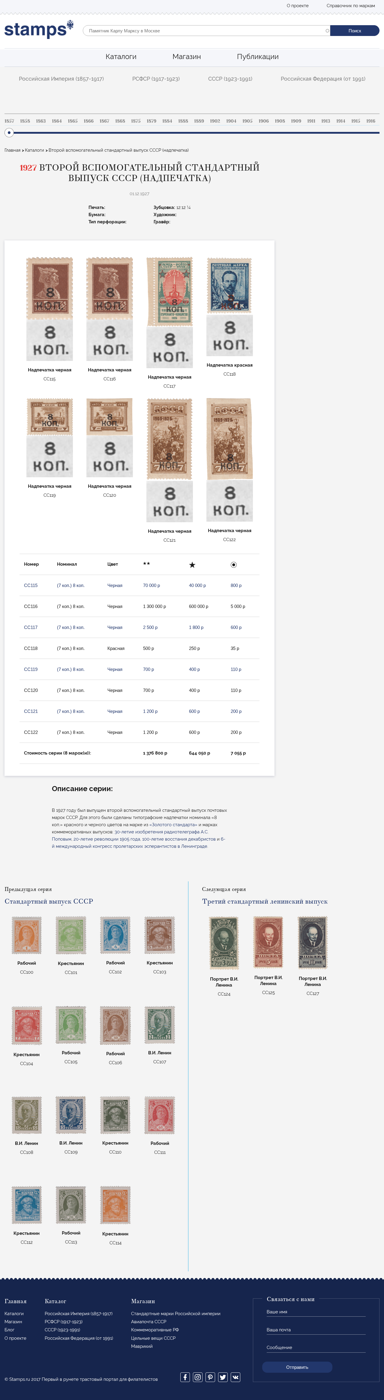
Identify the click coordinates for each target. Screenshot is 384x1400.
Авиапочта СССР (148, 1321)
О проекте (298, 5)
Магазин (186, 56)
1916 (370, 121)
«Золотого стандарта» (173, 824)
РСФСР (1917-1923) (156, 79)
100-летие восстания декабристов (179, 839)
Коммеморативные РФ (155, 1330)
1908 (280, 121)
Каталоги (121, 56)
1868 (120, 121)
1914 (340, 121)
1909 (296, 121)
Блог (9, 1330)
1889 (199, 121)
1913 (325, 121)
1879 (151, 121)
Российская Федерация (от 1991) (323, 79)
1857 (9, 121)
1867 (104, 121)
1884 (167, 121)
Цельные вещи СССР (153, 1338)
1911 (311, 121)
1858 (25, 121)
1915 (355, 121)
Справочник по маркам (351, 5)
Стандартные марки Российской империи (175, 1313)
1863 (41, 121)
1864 (57, 121)
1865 (73, 121)
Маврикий (142, 1346)
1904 (231, 121)
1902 (215, 121)
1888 (183, 121)
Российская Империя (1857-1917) (61, 79)
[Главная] (39, 30)
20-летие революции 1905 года (107, 839)
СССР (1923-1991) (230, 79)
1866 (89, 121)
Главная (12, 150)
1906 (264, 121)
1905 (247, 121)
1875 (136, 121)
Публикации (258, 56)
